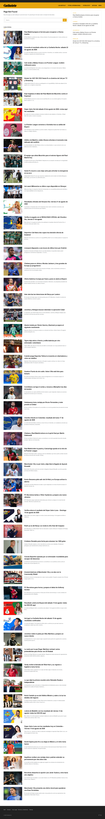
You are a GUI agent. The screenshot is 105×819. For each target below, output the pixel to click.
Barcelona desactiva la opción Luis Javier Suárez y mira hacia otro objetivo (46, 773)
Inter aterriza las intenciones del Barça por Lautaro (42, 294)
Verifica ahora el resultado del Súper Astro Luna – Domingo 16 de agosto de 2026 (45, 511)
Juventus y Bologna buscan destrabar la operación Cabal (44, 309)
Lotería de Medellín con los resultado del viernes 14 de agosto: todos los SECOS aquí (43, 712)
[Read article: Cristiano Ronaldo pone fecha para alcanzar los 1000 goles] (13, 546)
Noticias (94, 5)
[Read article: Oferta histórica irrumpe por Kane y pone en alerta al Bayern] (13, 284)
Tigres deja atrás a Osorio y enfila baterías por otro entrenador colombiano (42, 341)
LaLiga (74, 12)
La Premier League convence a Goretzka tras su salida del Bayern (44, 125)
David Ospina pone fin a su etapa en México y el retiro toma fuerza (45, 743)
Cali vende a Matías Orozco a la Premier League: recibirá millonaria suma (44, 64)
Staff (5, 809)
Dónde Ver (75, 38)
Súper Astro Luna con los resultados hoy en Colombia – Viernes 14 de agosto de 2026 (44, 727)
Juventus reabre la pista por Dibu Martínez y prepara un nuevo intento (43, 635)
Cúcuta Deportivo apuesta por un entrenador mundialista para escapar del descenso (46, 557)
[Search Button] (65, 20)
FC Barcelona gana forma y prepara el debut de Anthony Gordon (44, 588)
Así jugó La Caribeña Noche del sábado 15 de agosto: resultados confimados (43, 619)
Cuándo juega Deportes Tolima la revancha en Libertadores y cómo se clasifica (45, 357)
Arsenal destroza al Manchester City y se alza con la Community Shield (42, 573)
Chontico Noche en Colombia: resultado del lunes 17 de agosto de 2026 (43, 419)
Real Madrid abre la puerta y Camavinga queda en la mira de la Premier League (45, 449)
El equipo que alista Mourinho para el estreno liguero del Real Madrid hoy (46, 156)
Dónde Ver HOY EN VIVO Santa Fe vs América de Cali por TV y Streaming (45, 79)
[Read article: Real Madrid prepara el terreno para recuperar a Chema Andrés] (13, 37)
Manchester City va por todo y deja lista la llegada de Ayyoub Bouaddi (45, 465)
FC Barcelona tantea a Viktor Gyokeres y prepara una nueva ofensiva (45, 496)
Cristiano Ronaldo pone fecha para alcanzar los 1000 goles (45, 541)
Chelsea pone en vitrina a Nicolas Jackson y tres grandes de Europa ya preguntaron (45, 264)
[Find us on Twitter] (100, 815)
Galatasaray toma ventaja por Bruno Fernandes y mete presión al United (43, 403)
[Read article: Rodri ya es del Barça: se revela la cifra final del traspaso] (13, 531)
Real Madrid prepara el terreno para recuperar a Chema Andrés (43, 33)
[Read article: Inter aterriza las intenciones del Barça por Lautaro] (13, 299)
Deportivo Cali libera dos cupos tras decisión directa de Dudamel (43, 233)
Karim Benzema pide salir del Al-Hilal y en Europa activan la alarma (45, 480)
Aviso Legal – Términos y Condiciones (20, 809)
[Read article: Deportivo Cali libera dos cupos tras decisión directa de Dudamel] (13, 238)
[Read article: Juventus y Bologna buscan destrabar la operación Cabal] (13, 315)
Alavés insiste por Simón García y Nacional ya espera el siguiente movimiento (44, 326)
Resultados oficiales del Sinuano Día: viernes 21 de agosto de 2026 (46, 202)
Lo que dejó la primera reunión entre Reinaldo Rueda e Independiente (43, 681)
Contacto (9, 809)
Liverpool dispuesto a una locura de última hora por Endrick (45, 248)
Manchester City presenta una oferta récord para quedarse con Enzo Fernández (44, 789)
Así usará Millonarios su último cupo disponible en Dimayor (45, 186)
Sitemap (31, 809)
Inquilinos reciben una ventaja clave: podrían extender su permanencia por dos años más (44, 758)
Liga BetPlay (76, 30)
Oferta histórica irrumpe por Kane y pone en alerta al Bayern (45, 279)
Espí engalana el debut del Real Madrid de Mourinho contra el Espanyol (45, 94)
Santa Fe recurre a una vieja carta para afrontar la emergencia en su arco (46, 172)
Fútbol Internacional (74, 5)
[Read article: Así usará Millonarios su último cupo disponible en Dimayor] (13, 191)
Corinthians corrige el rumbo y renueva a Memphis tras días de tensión (45, 388)
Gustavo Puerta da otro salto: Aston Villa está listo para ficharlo (43, 372)
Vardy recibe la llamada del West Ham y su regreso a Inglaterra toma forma (42, 665)
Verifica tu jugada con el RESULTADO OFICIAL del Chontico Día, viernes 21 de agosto (45, 218)
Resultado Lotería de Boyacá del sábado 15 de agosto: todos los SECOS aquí (45, 604)
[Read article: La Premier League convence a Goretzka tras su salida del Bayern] (13, 130)
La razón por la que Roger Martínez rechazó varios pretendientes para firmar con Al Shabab (42, 650)
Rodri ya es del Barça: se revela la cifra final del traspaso (44, 526)
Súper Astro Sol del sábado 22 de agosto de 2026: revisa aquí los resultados (46, 110)
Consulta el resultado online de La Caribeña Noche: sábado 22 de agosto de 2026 (46, 48)
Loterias (75, 21)
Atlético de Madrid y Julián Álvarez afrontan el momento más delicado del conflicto (45, 141)
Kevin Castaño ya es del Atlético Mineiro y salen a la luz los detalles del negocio (45, 696)
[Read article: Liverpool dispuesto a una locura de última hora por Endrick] (13, 253)
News (99, 5)
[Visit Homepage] (10, 5)
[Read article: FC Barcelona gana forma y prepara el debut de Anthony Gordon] (13, 593)
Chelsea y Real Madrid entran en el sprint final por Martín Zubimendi (44, 434)
